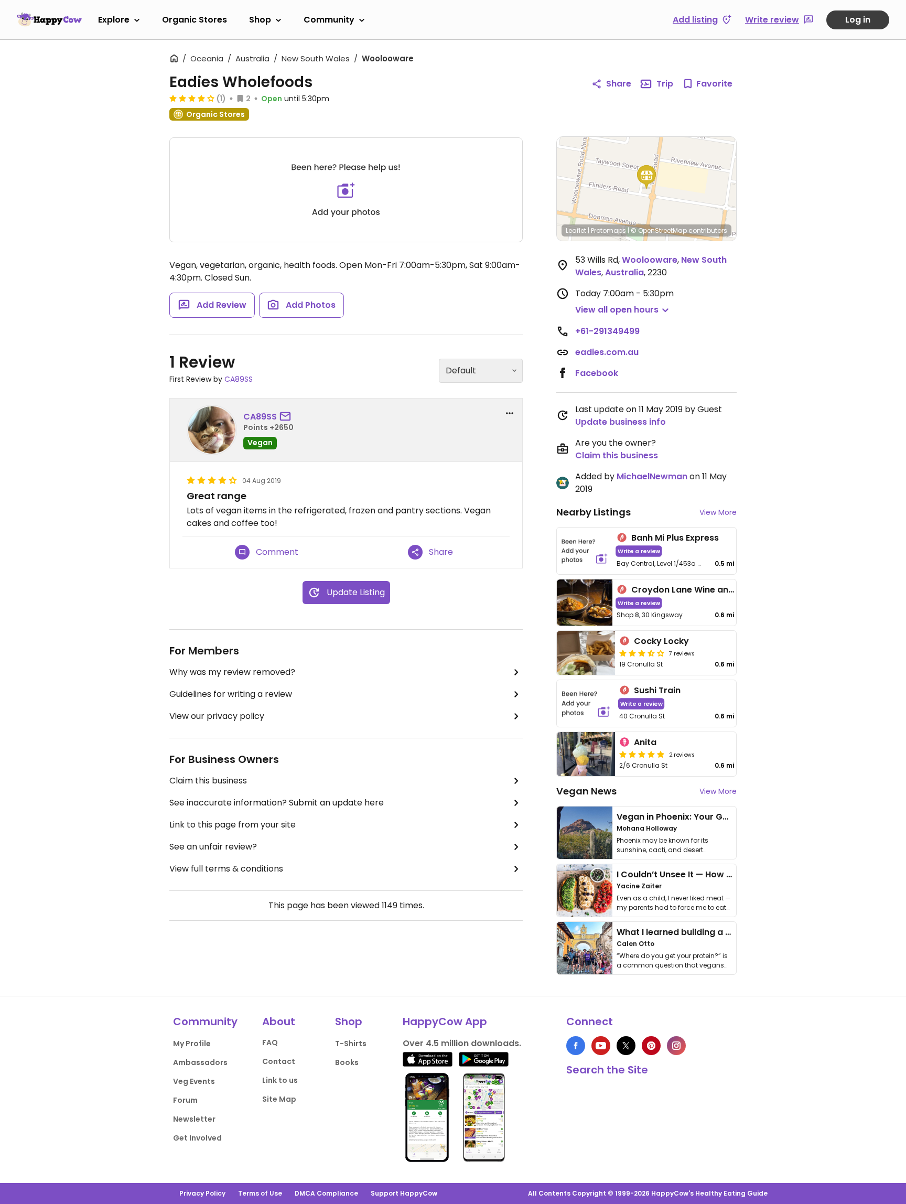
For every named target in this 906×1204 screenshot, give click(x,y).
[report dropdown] (509, 413)
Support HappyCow (404, 1193)
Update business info (620, 422)
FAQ (270, 1042)
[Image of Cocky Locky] (586, 653)
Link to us (280, 1080)
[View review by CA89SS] (212, 430)
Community (329, 20)
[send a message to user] (287, 417)
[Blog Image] (584, 833)
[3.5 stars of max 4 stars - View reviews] (641, 653)
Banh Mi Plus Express (675, 538)
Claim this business (208, 781)
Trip (664, 84)
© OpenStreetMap (659, 230)
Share (618, 84)
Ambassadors (200, 1062)
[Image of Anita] (586, 754)
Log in (857, 20)
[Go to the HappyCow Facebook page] (575, 1045)
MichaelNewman (652, 476)
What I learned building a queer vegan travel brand (726, 932)
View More (718, 512)
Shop (260, 20)
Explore (114, 20)
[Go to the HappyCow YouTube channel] (600, 1045)
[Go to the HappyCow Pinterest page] (651, 1045)
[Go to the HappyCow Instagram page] (676, 1045)
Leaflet (576, 230)
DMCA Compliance (326, 1193)
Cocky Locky (661, 641)
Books (347, 1062)
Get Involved (197, 1138)
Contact (278, 1061)
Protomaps (608, 230)
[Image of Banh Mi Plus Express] (584, 551)
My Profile (192, 1043)
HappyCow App (445, 1021)
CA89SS (238, 379)
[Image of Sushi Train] (586, 703)
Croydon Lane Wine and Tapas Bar (705, 590)
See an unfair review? (213, 847)
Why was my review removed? (232, 672)
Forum (185, 1100)
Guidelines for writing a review (230, 694)
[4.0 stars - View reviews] (191, 98)
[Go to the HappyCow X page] (626, 1045)
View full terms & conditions (226, 869)
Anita (645, 742)
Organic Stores (194, 20)
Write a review (639, 551)
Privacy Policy (202, 1193)
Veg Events (194, 1081)
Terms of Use (260, 1193)
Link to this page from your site (232, 825)
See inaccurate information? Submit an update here (276, 803)
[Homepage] (49, 19)
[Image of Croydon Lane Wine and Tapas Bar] (584, 602)
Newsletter (194, 1119)
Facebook (596, 373)
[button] (646, 177)
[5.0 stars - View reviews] (641, 754)
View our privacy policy (216, 716)
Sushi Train (657, 690)
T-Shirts (350, 1043)
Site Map (279, 1099)
